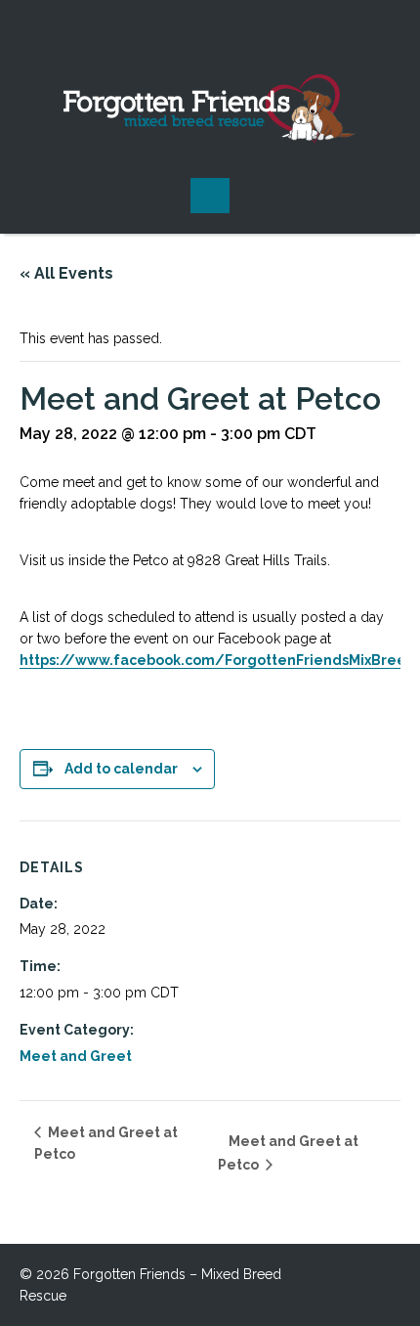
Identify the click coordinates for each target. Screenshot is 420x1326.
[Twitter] (249, 29)
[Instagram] (210, 29)
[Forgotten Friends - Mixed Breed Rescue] (210, 109)
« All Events (66, 273)
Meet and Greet (76, 1056)
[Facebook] (171, 29)
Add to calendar (121, 768)
